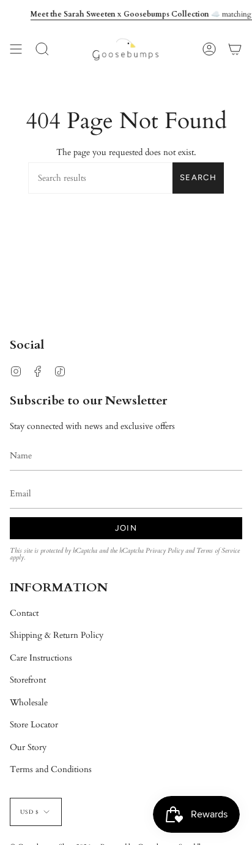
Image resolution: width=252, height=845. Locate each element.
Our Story (28, 747)
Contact (24, 613)
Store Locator (34, 724)
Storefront (28, 680)
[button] (42, 49)
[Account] (209, 49)
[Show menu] (16, 49)
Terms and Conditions (51, 769)
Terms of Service (218, 551)
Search (198, 177)
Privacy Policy (164, 551)
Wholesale (29, 702)
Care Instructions (41, 658)
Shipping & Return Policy (56, 635)
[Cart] (235, 49)
